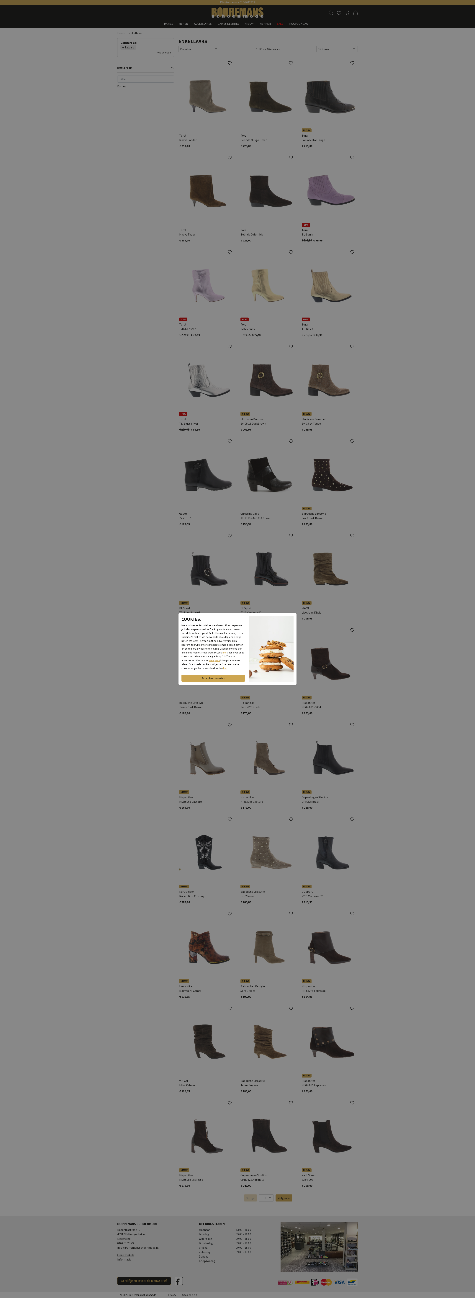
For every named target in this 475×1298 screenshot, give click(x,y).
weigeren (214, 660)
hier (224, 652)
